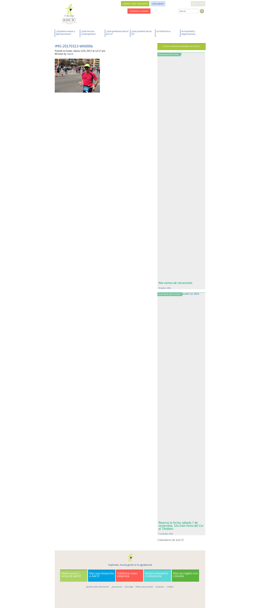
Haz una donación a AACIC (101, 575)
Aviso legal (129, 587)
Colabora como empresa (127, 575)
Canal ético (159, 587)
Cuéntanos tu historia (139, 11)
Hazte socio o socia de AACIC (71, 575)
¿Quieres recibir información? (135, 4)
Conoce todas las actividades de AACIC (181, 46)
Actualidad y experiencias (188, 32)
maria (70, 54)
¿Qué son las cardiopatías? (88, 32)
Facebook (155, 11)
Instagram (159, 11)
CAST (201, 4)
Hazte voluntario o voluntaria (156, 575)
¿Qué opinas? (158, 4)
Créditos (170, 587)
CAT (194, 4)
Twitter (164, 11)
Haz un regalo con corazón (185, 575)
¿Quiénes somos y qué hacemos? (65, 32)
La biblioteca (163, 31)
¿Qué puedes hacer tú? (141, 32)
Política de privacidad (144, 587)
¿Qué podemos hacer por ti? (117, 32)
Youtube (169, 11)
